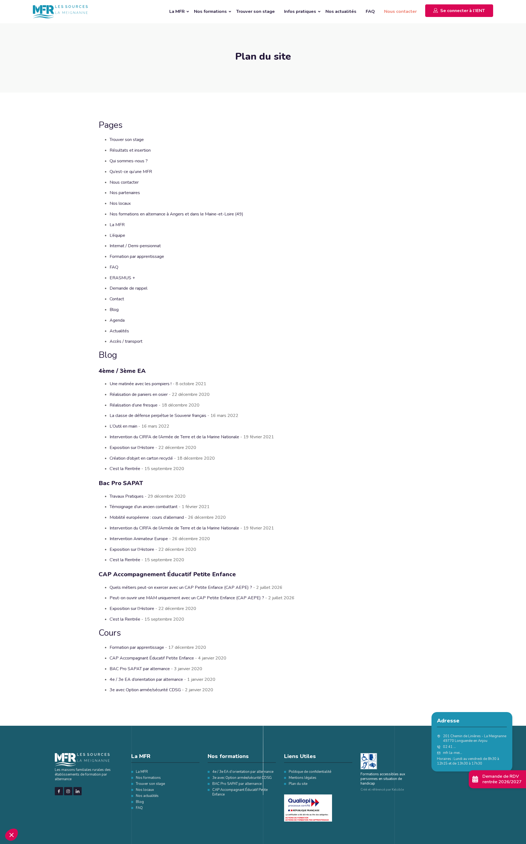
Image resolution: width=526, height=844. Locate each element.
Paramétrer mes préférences (234, 462)
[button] (11, 834)
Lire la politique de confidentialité (235, 445)
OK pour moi (292, 462)
